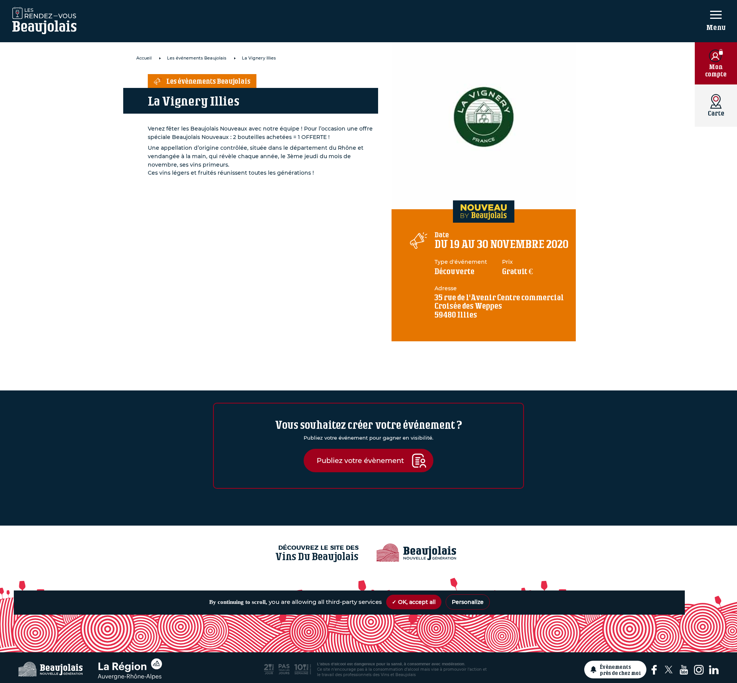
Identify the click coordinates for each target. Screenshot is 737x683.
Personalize (468, 602)
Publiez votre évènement (360, 460)
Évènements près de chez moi (620, 669)
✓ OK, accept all (414, 602)
